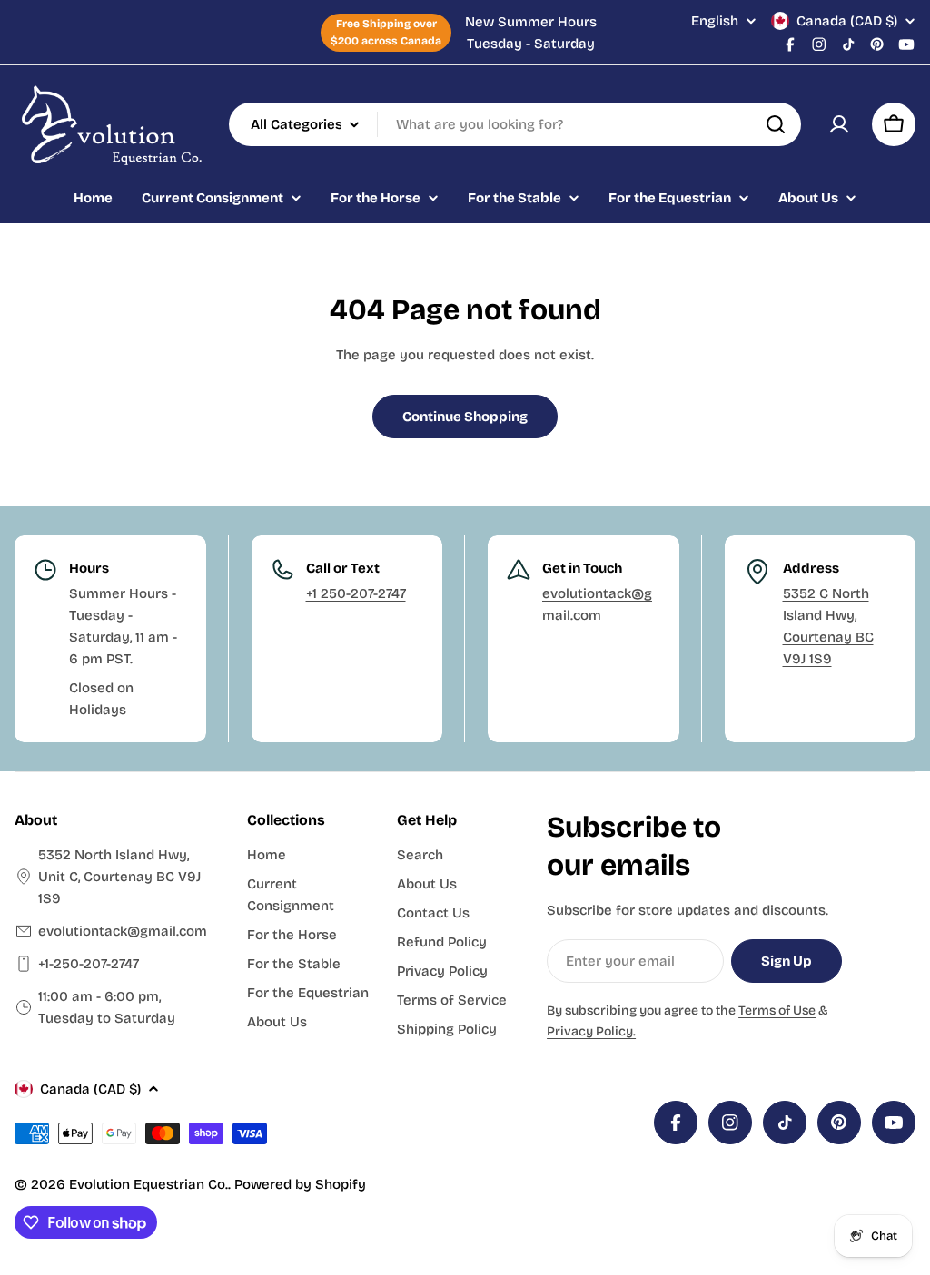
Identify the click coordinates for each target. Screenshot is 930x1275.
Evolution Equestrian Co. (148, 1184)
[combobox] (515, 124)
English (714, 21)
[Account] (839, 124)
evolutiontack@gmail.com (122, 931)
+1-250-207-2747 (88, 964)
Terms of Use (777, 1010)
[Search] (776, 124)
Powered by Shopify (300, 1184)
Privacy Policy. (591, 1031)
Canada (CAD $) (846, 21)
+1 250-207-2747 (356, 593)
